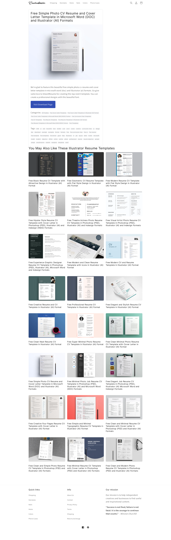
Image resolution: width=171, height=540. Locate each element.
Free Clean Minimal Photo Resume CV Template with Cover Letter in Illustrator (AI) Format (122, 344)
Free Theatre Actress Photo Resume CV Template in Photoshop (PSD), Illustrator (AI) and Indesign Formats (84, 223)
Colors (31, 514)
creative (78, 129)
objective (44, 139)
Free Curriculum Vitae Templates (81, 116)
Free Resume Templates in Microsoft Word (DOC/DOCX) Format (49, 123)
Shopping (32, 495)
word (66, 142)
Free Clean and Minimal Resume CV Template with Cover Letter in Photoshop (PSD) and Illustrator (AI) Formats (123, 427)
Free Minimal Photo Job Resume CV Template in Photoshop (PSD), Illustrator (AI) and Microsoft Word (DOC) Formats (84, 385)
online (55, 139)
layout (81, 135)
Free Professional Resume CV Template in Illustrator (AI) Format (83, 305)
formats (63, 132)
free (68, 132)
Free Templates (73, 123)
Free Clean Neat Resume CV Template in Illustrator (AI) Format (45, 343)
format (57, 132)
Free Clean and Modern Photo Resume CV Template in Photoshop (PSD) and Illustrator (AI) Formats (123, 468)
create (73, 129)
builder (59, 129)
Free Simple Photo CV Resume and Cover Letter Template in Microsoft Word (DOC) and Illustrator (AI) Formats (46, 385)
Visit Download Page (43, 104)
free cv (86, 132)
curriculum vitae (87, 129)
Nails (30, 505)
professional (72, 139)
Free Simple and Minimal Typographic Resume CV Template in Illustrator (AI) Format (85, 426)
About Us (70, 495)
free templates (44, 135)
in (73, 135)
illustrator (69, 135)
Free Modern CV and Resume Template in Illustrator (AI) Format (122, 263)
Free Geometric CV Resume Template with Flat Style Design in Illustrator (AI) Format (85, 183)
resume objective (89, 139)
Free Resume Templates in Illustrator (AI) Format (72, 120)
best (54, 129)
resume (80, 139)
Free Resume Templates (50, 120)
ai (40, 129)
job (76, 135)
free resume (92, 132)
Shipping (70, 514)
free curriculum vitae (76, 132)
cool (63, 129)
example (44, 132)
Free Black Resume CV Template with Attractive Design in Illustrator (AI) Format (47, 183)
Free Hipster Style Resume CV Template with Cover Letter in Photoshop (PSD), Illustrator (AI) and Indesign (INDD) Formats (46, 224)
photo (66, 139)
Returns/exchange (73, 519)
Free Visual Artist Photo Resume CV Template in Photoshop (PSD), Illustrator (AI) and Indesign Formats (123, 223)
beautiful (49, 129)
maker (90, 135)
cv (93, 129)
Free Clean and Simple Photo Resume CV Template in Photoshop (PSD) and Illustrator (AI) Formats (47, 468)
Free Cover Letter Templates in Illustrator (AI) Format (83, 113)
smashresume (40, 142)
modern (38, 139)
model (33, 139)
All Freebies (45, 113)
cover (68, 129)
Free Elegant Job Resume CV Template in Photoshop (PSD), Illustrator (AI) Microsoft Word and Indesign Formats (122, 385)
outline (61, 139)
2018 (37, 129)
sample (97, 139)
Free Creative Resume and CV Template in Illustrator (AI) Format (45, 305)
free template (35, 135)
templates (61, 142)
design (98, 129)
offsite (51, 139)
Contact (70, 500)
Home (31, 509)
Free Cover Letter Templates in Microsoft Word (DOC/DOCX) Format (50, 116)
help (63, 135)
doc (32, 132)
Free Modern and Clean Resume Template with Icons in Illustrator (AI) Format (85, 265)
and (44, 129)
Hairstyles (32, 500)
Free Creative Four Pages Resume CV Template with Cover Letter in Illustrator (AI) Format (47, 426)
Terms (69, 509)
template (54, 142)
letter (85, 135)
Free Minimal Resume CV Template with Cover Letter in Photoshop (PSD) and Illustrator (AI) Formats (84, 468)
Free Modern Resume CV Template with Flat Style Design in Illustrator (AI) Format (123, 183)
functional (53, 135)
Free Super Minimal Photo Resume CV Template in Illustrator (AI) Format (85, 343)
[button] (131, 2)
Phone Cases (33, 519)
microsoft (96, 135)
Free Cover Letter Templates (58, 113)
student (48, 142)
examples (51, 132)
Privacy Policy (72, 505)
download (38, 132)
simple (33, 142)
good (59, 135)
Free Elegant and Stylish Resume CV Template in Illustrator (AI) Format (123, 305)
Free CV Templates (36, 120)
